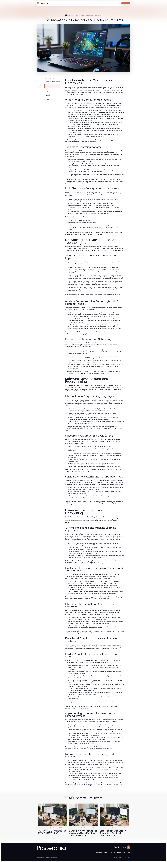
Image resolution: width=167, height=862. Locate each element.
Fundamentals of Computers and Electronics (53, 82)
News (105, 852)
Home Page (98, 852)
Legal (129, 857)
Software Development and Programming (51, 90)
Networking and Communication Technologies (52, 86)
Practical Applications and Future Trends (53, 98)
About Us (115, 857)
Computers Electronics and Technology (94, 15)
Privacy (120, 857)
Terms (124, 857)
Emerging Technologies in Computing (51, 94)
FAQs (110, 852)
